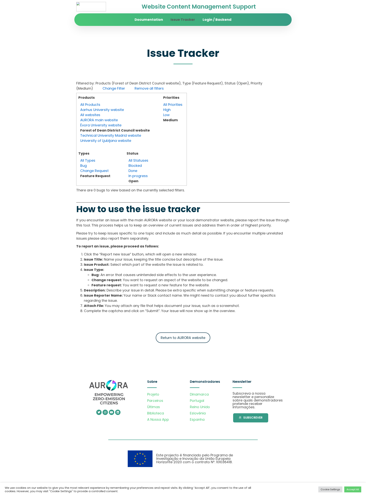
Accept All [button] (353, 489)
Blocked (135, 165)
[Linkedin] (117, 412)
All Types (87, 160)
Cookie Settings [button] (330, 489)
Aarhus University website (102, 109)
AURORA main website (99, 120)
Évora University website (100, 125)
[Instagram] (105, 412)
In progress (138, 175)
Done (132, 170)
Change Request (94, 170)
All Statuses (138, 160)
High (167, 109)
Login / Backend (217, 19)
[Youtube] (111, 412)
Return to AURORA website (183, 337)
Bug (83, 165)
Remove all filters (149, 88)
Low (166, 114)
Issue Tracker (183, 19)
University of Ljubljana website (105, 140)
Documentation (149, 19)
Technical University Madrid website (110, 135)
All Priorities (172, 104)
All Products (90, 104)
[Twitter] (99, 412)
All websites (90, 114)
